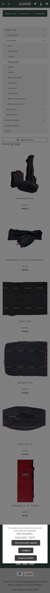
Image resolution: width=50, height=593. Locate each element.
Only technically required (26, 543)
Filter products (26, 140)
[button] (44, 29)
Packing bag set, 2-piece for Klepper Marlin (25, 260)
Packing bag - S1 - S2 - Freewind (25, 505)
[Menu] (3, 3)
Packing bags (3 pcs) (25, 198)
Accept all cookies (26, 558)
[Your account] (40, 3)
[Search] (8, 3)
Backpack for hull (25, 383)
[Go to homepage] (25, 4)
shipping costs (29, 581)
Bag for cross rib (25, 444)
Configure (26, 550)
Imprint (32, 537)
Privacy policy (21, 537)
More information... (25, 533)
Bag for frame (25, 321)
